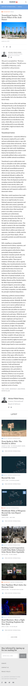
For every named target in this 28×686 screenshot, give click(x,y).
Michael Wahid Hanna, (16, 401)
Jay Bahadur (13, 447)
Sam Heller (14, 626)
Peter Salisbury (17, 446)
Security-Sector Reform (17, 117)
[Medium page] (13, 682)
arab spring (21, 388)
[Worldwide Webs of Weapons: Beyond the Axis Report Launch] (14, 497)
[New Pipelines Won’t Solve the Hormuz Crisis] (14, 571)
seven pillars (6, 390)
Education (5, 117)
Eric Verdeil (14, 554)
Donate (4, 663)
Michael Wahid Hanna (14, 52)
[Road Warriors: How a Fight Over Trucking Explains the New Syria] (14, 606)
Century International (9, 6)
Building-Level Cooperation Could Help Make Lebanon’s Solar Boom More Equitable (13, 550)
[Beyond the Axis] (14, 464)
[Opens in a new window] (8, 57)
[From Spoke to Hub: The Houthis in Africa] (14, 428)
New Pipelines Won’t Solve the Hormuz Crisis (14, 586)
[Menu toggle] (2, 2)
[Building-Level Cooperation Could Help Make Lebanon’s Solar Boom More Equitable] (14, 534)
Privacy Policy (6, 671)
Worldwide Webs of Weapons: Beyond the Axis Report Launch (14, 513)
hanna (7, 388)
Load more (14, 637)
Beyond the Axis (8, 478)
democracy (13, 388)
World (20, 6)
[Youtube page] (5, 682)
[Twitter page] (9, 682)
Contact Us (5, 667)
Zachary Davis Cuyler (17, 589)
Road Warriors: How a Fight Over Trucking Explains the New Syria (13, 622)
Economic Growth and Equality (15, 115)
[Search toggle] (25, 2)
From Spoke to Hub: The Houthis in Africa (12, 442)
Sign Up (23, 656)
